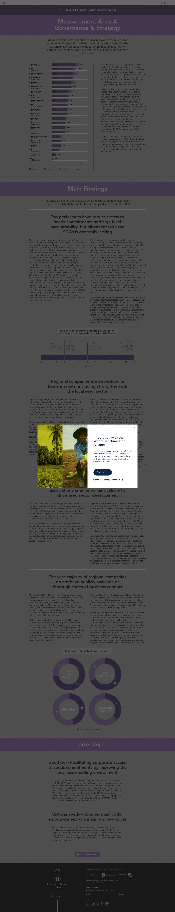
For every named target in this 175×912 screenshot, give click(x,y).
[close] (134, 428)
